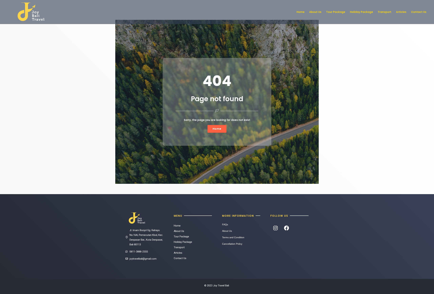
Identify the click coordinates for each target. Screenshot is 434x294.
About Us (315, 12)
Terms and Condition (233, 237)
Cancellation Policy (232, 243)
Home (300, 12)
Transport (384, 12)
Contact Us (418, 12)
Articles (401, 12)
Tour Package (335, 12)
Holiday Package (361, 12)
